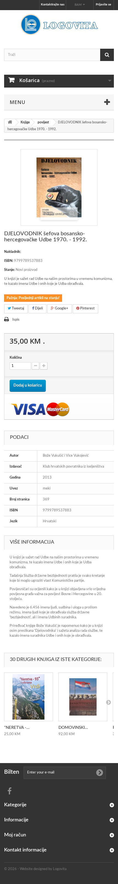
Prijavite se (103, 4)
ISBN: (8, 261)
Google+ (61, 308)
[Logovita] (59, 24)
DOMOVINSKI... (73, 728)
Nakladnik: (12, 252)
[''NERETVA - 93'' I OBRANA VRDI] (28, 697)
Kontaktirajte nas (52, 4)
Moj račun (15, 835)
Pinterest (87, 308)
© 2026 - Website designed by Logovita (35, 869)
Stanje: (9, 270)
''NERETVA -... (17, 728)
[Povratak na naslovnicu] (10, 122)
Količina (16, 358)
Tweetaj (17, 308)
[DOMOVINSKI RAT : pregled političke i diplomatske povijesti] (82, 697)
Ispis (15, 319)
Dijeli (38, 308)
